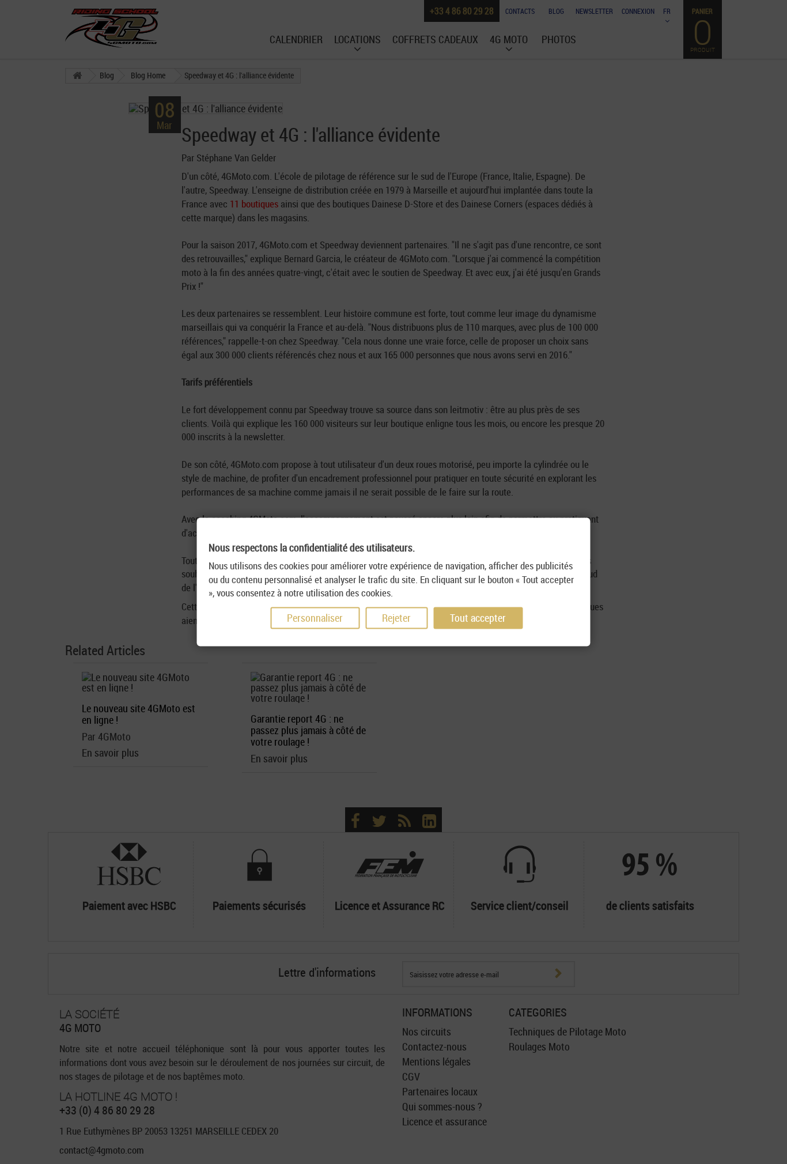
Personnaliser (315, 618)
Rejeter (396, 618)
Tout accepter (478, 618)
